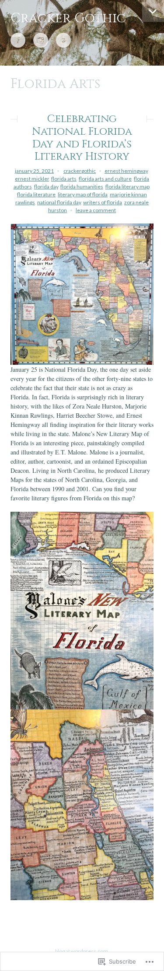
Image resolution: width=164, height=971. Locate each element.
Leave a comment (96, 210)
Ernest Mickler (32, 178)
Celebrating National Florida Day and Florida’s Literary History (82, 138)
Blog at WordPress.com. (82, 951)
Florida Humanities (81, 186)
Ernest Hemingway (126, 171)
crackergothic (79, 171)
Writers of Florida (102, 202)
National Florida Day (59, 202)
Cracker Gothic (68, 18)
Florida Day (46, 186)
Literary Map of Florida (83, 194)
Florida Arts (64, 178)
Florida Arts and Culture (105, 178)
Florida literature (36, 194)
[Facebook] (17, 40)
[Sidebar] (153, 11)
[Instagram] (40, 40)
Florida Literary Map (127, 186)
